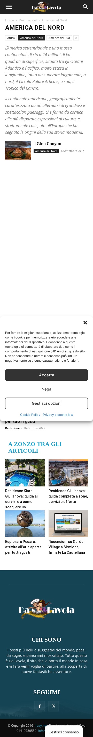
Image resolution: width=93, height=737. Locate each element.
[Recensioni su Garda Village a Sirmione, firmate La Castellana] (68, 523)
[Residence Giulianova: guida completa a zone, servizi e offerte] (68, 472)
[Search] (86, 7)
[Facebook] (39, 706)
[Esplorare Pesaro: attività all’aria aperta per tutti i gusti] (25, 523)
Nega (46, 389)
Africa (11, 38)
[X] (53, 706)
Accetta (46, 374)
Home (9, 20)
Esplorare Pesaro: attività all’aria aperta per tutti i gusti (23, 547)
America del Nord (31, 38)
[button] (85, 322)
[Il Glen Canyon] (18, 150)
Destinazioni (28, 20)
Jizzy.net (41, 725)
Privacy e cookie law (58, 414)
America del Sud (59, 38)
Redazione (12, 428)
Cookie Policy (30, 414)
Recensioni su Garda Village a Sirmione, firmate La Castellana (67, 547)
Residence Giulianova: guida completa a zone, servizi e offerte (68, 496)
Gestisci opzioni (46, 403)
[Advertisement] (44, 244)
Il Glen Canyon (47, 143)
